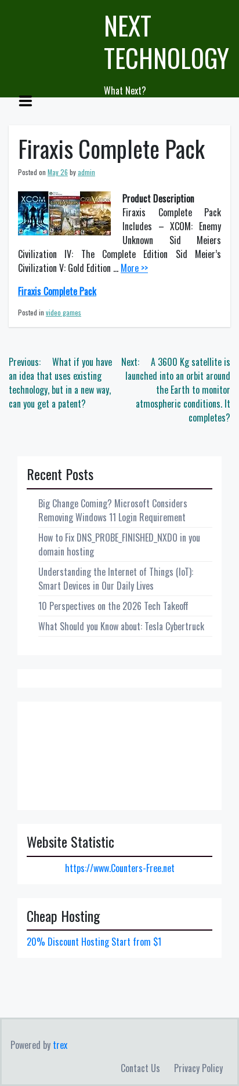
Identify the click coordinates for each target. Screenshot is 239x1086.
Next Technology (166, 41)
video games (63, 312)
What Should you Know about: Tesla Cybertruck (121, 626)
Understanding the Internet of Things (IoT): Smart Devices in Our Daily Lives (115, 579)
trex (60, 1045)
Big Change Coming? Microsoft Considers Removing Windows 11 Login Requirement (112, 510)
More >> (134, 268)
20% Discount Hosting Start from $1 (94, 942)
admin (86, 172)
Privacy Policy (198, 1068)
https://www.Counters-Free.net (120, 868)
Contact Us (140, 1068)
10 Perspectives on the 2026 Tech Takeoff (113, 606)
